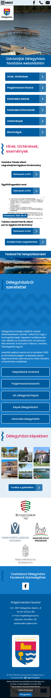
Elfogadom (25, 694)
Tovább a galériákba (22, 487)
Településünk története (25, 372)
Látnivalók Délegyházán (25, 419)
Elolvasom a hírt (22, 174)
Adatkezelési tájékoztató (25, 623)
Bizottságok (14, 132)
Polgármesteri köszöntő (25, 383)
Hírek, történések (17, 76)
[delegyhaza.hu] (6, 8)
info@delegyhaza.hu (48, 2)
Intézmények (15, 121)
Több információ (25, 690)
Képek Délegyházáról (25, 407)
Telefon (41, 2)
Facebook (34, 2)
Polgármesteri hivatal (20, 87)
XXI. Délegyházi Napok (25, 395)
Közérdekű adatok (18, 99)
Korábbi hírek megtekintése (22, 241)
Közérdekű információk (21, 110)
